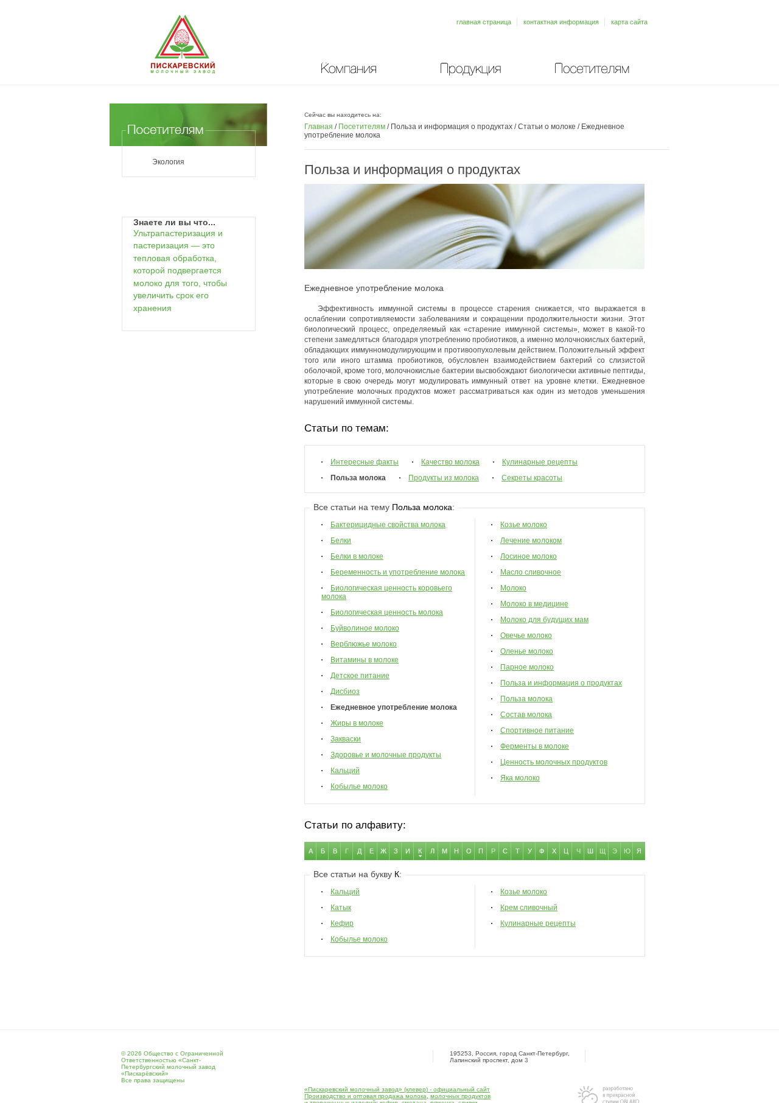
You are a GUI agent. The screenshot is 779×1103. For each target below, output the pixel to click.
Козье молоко (523, 524)
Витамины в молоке (364, 660)
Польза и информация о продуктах (561, 683)
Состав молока (526, 714)
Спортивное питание (537, 730)
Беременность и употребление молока (397, 572)
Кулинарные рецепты (540, 462)
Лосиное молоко (528, 556)
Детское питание (360, 675)
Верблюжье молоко (363, 644)
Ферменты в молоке (534, 746)
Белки (340, 540)
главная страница (483, 22)
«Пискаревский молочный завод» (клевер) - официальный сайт (397, 1089)
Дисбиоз (345, 691)
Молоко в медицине (534, 604)
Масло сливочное (530, 572)
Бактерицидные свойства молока (387, 524)
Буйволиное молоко (364, 628)
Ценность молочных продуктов (553, 762)
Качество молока (450, 462)
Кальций (345, 770)
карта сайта (629, 22)
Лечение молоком (531, 540)
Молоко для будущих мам (544, 619)
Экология (168, 162)
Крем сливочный (528, 907)
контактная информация (561, 22)
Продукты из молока (443, 478)
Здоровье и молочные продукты (385, 755)
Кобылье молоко (359, 786)
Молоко (513, 588)
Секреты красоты (531, 478)
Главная (318, 126)
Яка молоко (520, 778)
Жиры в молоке (356, 723)
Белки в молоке (356, 556)
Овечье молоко (526, 635)
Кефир (342, 923)
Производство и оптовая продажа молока (365, 1096)
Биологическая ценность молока (386, 612)
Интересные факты (364, 462)
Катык (340, 907)
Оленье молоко (526, 651)
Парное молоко (527, 667)
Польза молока (526, 699)
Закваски (345, 739)
